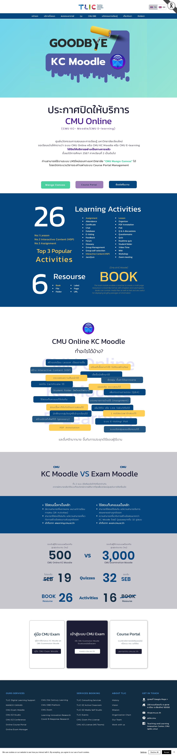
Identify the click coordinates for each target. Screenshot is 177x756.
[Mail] (144, 712)
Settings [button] (143, 752)
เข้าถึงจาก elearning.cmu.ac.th (60, 523)
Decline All (154, 752)
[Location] (144, 699)
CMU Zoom (47, 710)
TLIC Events (82, 715)
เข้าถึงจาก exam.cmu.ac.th (111, 523)
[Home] (144, 704)
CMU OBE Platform (50, 705)
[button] (50, 16)
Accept (166, 752)
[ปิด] (174, 752)
